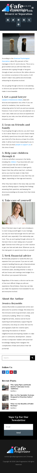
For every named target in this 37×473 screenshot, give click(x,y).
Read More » (14, 391)
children (13, 162)
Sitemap (30, 457)
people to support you (23, 145)
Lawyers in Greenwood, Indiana (12, 100)
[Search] (32, 357)
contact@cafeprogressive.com (15, 457)
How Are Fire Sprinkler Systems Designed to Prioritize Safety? (22, 396)
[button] (32, 7)
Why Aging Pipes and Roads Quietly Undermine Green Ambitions (21, 387)
